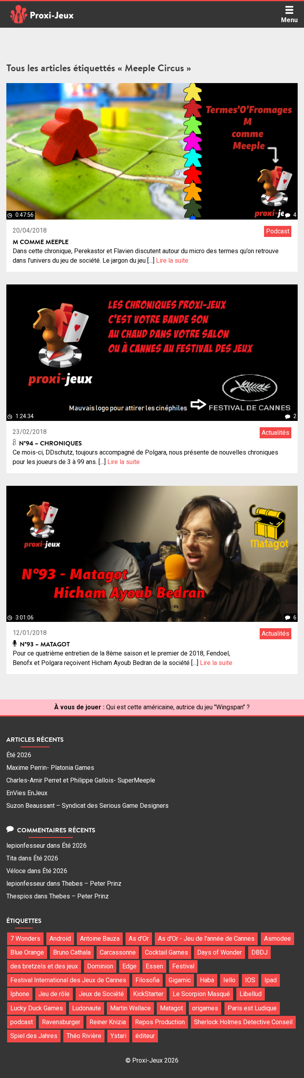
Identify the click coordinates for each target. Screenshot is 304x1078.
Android (60, 938)
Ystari (118, 1036)
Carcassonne (118, 952)
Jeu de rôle (54, 994)
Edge (129, 966)
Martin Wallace (130, 1008)
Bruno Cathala (72, 952)
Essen (154, 966)
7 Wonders (25, 938)
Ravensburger (61, 1022)
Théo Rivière (83, 1036)
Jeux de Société (101, 994)
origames (205, 1008)
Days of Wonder (219, 952)
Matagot (171, 1008)
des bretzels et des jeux (44, 966)
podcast (21, 1022)
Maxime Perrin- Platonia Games (50, 767)
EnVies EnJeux (27, 793)
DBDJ (259, 952)
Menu (289, 20)
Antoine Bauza (100, 938)
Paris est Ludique (252, 1008)
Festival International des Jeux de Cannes (68, 980)
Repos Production (160, 1022)
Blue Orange (27, 952)
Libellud (250, 994)
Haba (207, 980)
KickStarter (148, 994)
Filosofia (147, 980)
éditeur (145, 1036)
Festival (183, 966)
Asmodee (277, 938)
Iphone (19, 994)
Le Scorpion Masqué (201, 994)
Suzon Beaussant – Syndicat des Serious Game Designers (87, 805)
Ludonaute (86, 1008)
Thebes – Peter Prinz (92, 883)
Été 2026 (18, 755)
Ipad (270, 980)
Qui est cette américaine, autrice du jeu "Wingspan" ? (178, 707)
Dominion (100, 966)
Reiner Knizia (107, 1022)
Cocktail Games (166, 952)
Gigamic (180, 980)
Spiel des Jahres (33, 1036)
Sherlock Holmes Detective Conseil (243, 1022)
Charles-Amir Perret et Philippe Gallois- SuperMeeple (80, 780)
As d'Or (139, 938)
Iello (229, 980)
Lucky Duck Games (36, 1008)
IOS (250, 980)
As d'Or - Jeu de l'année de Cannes (206, 938)
